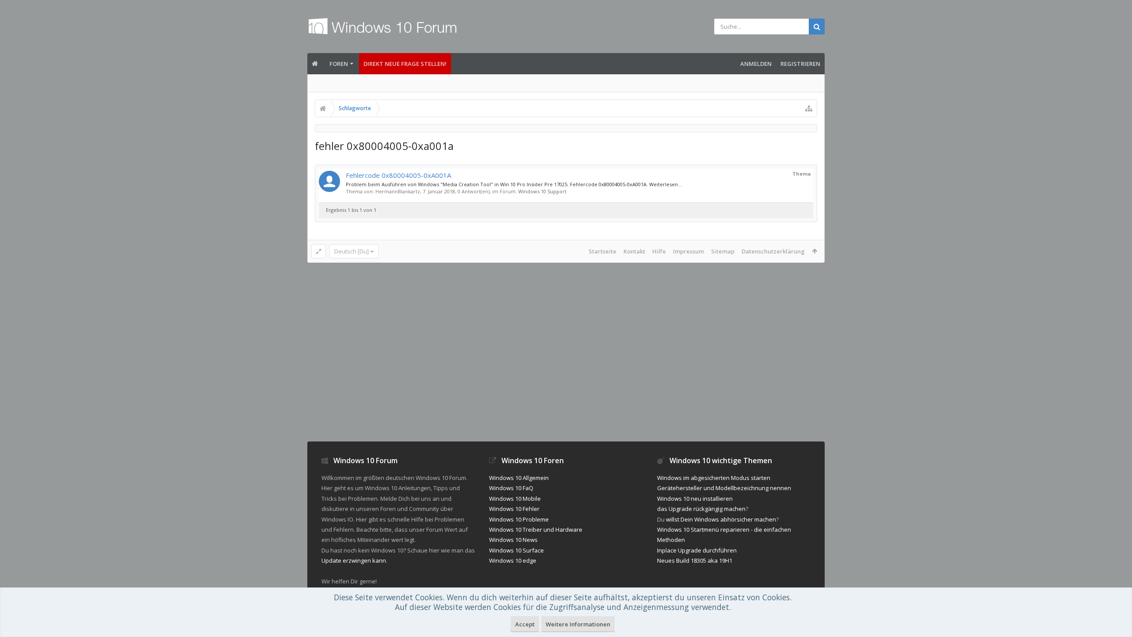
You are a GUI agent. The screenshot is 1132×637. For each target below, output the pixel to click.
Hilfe (659, 251)
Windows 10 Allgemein (519, 478)
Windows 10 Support (542, 191)
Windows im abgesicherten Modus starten (713, 478)
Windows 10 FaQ (511, 488)
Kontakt (634, 251)
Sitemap (722, 251)
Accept (525, 624)
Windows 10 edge (512, 560)
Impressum (688, 251)
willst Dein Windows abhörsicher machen (721, 519)
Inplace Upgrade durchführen (697, 550)
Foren (338, 64)
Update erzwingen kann (353, 560)
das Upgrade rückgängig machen (701, 509)
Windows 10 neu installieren (695, 499)
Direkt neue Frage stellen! (405, 64)
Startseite (602, 251)
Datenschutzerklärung (773, 251)
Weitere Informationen (578, 624)
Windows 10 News (513, 540)
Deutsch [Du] (351, 251)
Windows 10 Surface (516, 550)
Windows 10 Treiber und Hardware (535, 529)
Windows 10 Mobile (515, 499)
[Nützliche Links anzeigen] (809, 108)
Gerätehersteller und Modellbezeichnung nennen (724, 488)
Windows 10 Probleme (519, 519)
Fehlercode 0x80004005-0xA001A (398, 175)
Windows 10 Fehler (514, 509)
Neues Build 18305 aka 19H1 (694, 560)
